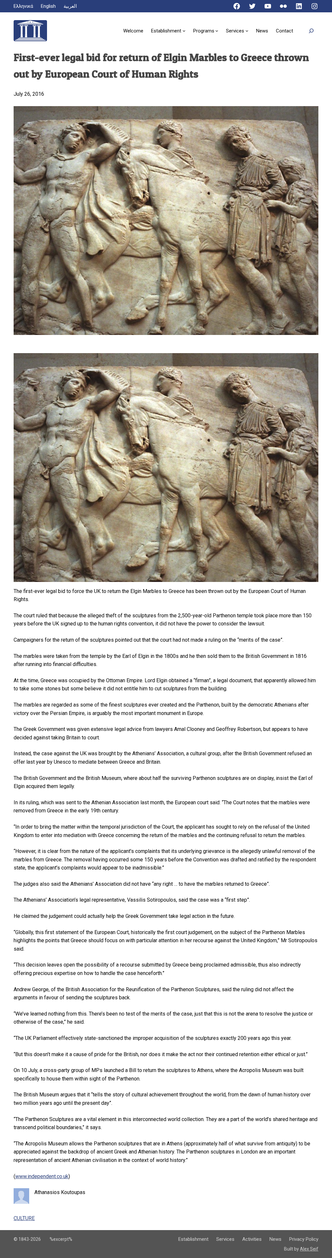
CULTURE (24, 1218)
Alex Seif (309, 1249)
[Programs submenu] (216, 30)
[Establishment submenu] (184, 30)
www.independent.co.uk (41, 1176)
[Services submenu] (246, 30)
